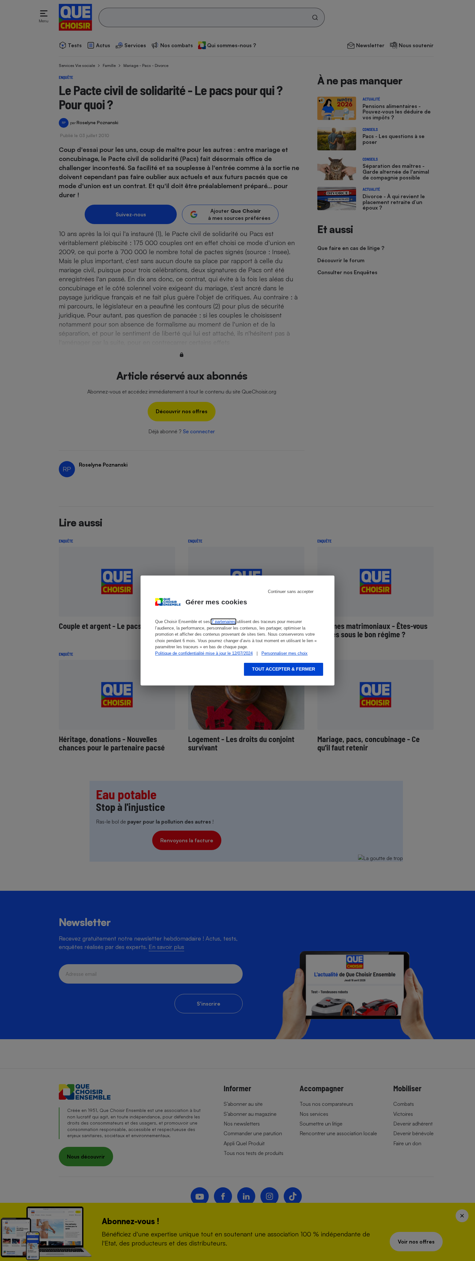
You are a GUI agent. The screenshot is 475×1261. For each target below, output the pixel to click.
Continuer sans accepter (290, 591)
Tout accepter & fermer (283, 669)
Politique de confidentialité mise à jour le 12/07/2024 (204, 653)
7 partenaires (223, 621)
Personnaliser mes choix (284, 653)
